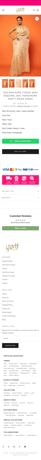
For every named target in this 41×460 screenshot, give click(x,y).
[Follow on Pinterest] (20, 447)
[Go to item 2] (12, 83)
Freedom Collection (9, 423)
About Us (5, 297)
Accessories (15, 395)
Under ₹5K (6, 405)
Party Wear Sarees (14, 370)
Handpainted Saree (25, 373)
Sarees (4, 268)
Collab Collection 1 (8, 435)
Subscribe (10, 345)
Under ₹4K (30, 403)
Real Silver (24, 395)
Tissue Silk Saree (25, 370)
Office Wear (21, 415)
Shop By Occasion (8, 276)
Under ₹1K (6, 403)
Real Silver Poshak (8, 265)
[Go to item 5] (32, 83)
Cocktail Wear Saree (21, 368)
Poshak (6, 383)
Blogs (4, 319)
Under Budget (15, 405)
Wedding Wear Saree (26, 366)
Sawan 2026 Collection (9, 427)
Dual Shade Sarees (14, 366)
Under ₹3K (22, 403)
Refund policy (6, 312)
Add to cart (20, 151)
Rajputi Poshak (7, 261)
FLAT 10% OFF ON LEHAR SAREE (24, 2)
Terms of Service (8, 301)
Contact (4, 283)
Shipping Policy (7, 305)
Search (4, 294)
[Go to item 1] (5, 83)
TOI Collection (28, 425)
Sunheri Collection (20, 423)
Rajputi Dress (12, 385)
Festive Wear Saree (9, 368)
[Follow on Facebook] (3, 447)
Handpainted (7, 395)
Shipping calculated (23, 106)
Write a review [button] (20, 228)
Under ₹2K (14, 403)
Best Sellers (7, 393)
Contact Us (6, 308)
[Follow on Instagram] (14, 447)
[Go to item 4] (25, 83)
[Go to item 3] (18, 83)
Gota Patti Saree (13, 373)
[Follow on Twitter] (9, 447)
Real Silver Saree (8, 272)
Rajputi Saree (23, 363)
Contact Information (9, 316)
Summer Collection (14, 375)
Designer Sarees (13, 363)
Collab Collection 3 (32, 435)
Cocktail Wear (33, 413)
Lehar (32, 393)
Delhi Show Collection (16, 425)
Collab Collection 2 (20, 435)
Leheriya (26, 393)
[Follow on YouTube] (25, 447)
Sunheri (4, 279)
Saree (5, 363)
